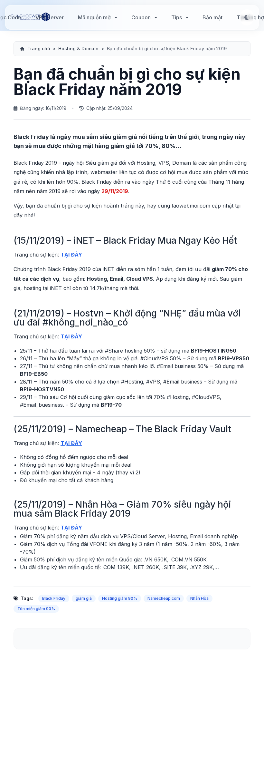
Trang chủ (38, 48)
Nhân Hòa (199, 598)
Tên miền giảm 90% (36, 608)
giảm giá (84, 598)
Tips (176, 17)
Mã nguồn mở (94, 17)
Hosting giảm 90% (119, 598)
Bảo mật (212, 17)
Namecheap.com (163, 598)
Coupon (141, 17)
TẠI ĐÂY (71, 254)
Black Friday (53, 598)
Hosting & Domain (78, 48)
